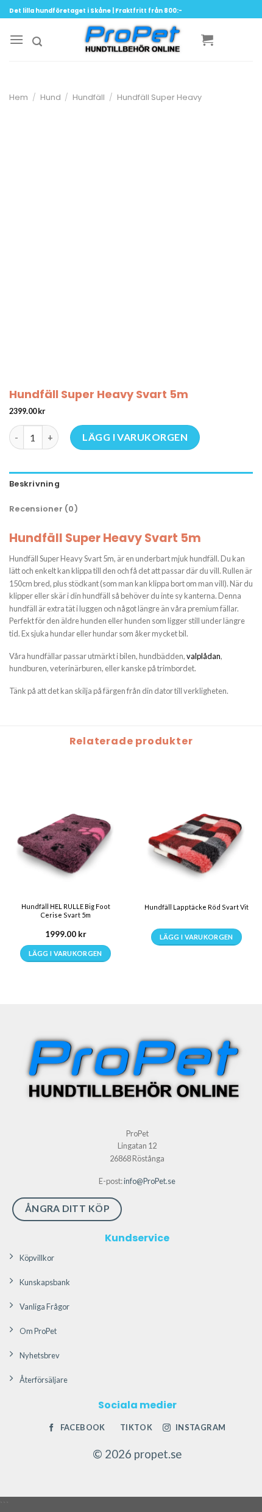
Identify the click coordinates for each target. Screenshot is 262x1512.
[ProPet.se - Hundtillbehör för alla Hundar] (131, 39)
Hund (50, 97)
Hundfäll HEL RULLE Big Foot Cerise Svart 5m (65, 910)
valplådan (203, 656)
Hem (18, 97)
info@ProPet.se (149, 1181)
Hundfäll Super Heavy (159, 97)
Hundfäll (89, 97)
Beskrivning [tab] (34, 484)
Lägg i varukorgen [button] (65, 953)
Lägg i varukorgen (135, 437)
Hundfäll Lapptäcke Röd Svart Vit (196, 907)
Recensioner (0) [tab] (43, 509)
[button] (16, 39)
